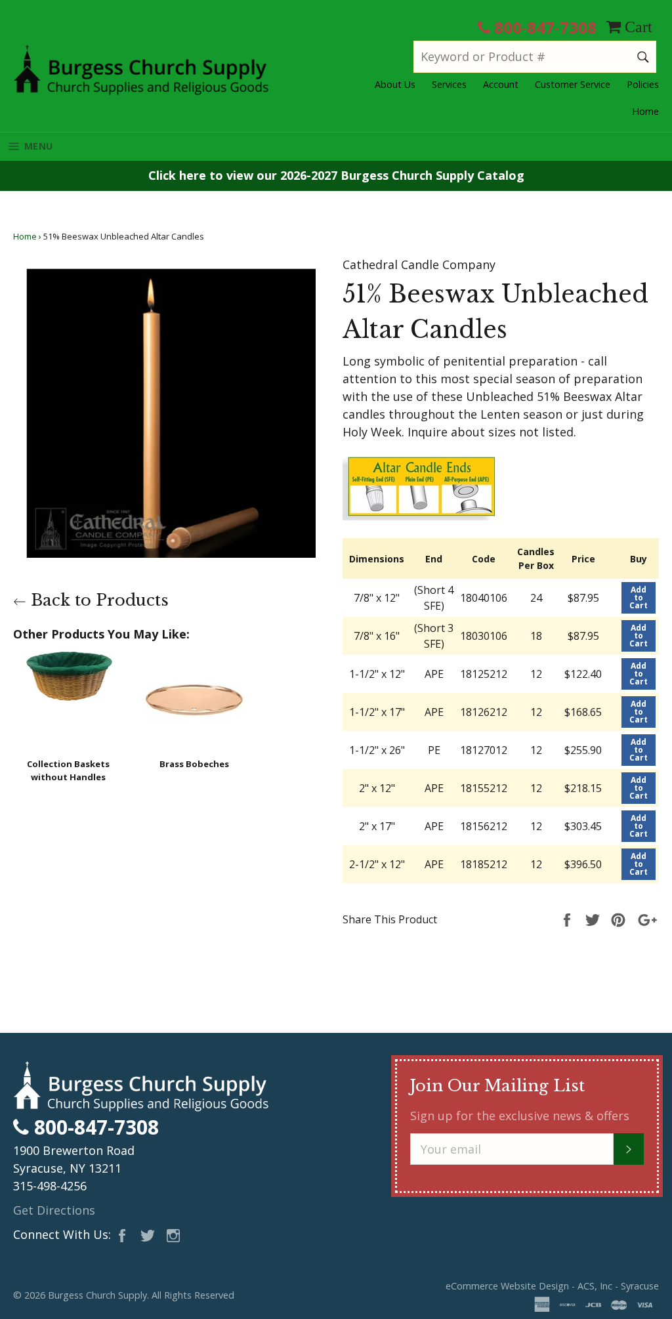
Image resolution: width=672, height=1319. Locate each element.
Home (645, 111)
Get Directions (54, 1210)
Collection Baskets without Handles (68, 770)
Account (500, 84)
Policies (643, 84)
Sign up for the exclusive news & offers (519, 1115)
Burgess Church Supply (97, 1295)
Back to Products (97, 600)
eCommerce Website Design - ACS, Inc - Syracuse (552, 1286)
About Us (395, 84)
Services (449, 84)
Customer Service (572, 84)
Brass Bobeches (194, 764)
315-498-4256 (50, 1186)
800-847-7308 (543, 27)
